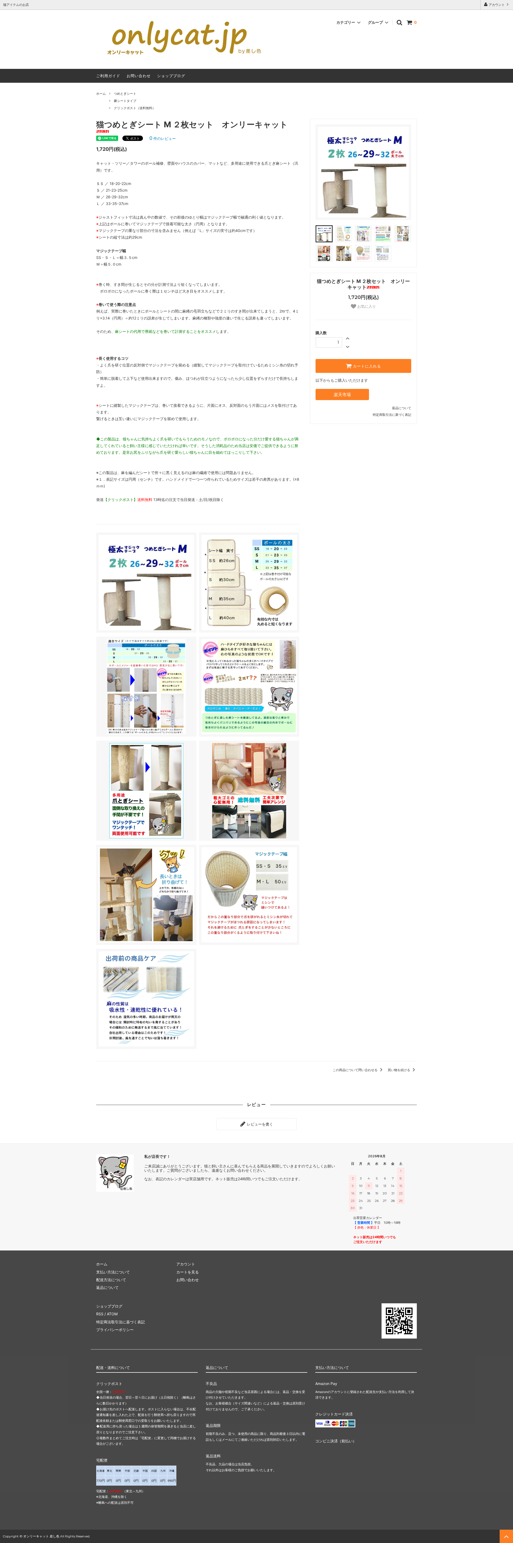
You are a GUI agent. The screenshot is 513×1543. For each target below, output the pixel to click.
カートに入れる (366, 366)
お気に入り (366, 306)
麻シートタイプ (125, 101)
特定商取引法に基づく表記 (392, 415)
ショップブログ (171, 75)
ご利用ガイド (108, 75)
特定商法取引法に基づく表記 (120, 1322)
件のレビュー (162, 138)
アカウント (497, 5)
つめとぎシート (125, 94)
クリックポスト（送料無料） (135, 108)
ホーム (101, 94)
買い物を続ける (399, 1070)
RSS (99, 1314)
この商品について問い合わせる (355, 1070)
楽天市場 (342, 394)
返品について (401, 408)
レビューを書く (259, 1124)
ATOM (112, 1314)
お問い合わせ (139, 75)
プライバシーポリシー (115, 1329)
